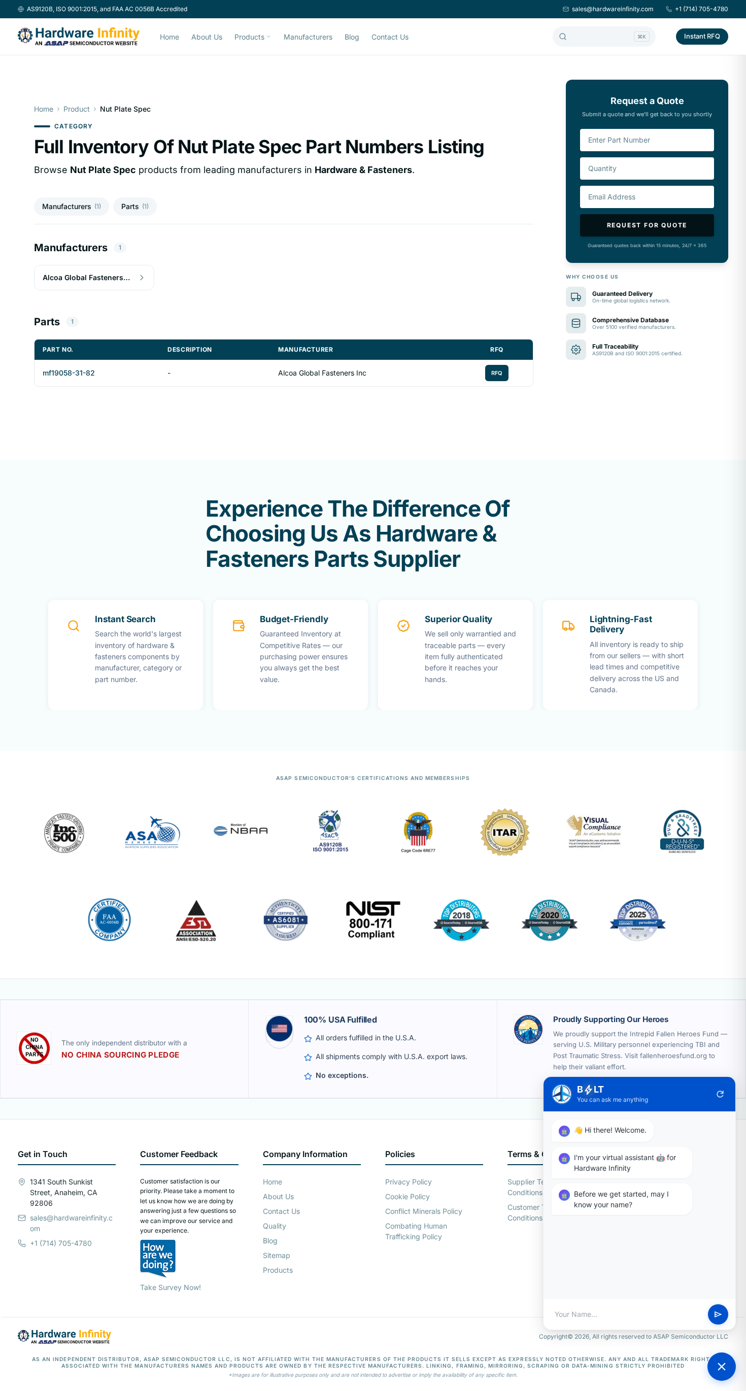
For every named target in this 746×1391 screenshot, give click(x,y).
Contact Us (390, 36)
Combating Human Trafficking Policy (416, 1231)
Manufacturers (308, 36)
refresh (720, 1094)
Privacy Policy (408, 1181)
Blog (352, 36)
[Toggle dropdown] (268, 36)
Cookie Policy (407, 1196)
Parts (135, 206)
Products (249, 36)
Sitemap (276, 1255)
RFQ (496, 373)
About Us (206, 36)
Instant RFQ (702, 36)
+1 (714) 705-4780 (701, 9)
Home (169, 36)
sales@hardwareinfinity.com (613, 9)
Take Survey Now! (170, 1287)
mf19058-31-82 (69, 372)
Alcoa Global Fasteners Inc (322, 372)
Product (76, 109)
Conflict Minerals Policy (423, 1211)
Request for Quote (647, 225)
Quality (274, 1226)
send (718, 1314)
